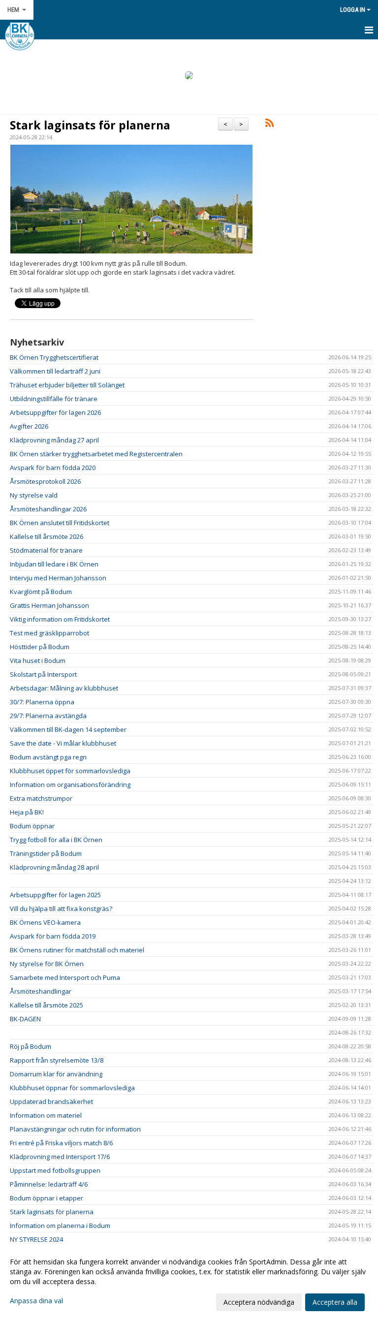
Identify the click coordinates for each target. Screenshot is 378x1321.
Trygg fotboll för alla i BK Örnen (56, 839)
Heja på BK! (27, 812)
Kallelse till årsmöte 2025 (46, 1005)
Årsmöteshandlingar (40, 991)
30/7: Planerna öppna (42, 701)
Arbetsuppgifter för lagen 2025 (55, 894)
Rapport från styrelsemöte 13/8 (56, 1060)
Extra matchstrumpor (41, 798)
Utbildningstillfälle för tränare (53, 398)
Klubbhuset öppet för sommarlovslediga (70, 770)
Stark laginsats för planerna (90, 125)
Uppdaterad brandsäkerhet (51, 1101)
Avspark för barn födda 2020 (52, 467)
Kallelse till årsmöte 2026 (46, 536)
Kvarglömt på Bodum (41, 591)
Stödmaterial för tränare (46, 550)
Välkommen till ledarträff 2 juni (55, 371)
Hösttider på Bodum (39, 646)
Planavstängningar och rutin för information (75, 1129)
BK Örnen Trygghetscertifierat (54, 357)
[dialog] (189, 1281)
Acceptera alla (335, 1302)
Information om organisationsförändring (70, 784)
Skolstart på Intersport (43, 674)
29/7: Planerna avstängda (48, 715)
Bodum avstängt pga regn (48, 757)
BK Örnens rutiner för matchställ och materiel (77, 949)
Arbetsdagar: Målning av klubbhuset (64, 688)
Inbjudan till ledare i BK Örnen (54, 564)
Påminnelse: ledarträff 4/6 (49, 1184)
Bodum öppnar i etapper (46, 1198)
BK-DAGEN (25, 1018)
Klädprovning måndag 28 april (54, 867)
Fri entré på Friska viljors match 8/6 (61, 1142)
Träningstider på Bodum (46, 853)
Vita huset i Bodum (37, 660)
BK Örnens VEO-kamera (45, 922)
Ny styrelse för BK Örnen (47, 963)
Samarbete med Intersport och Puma (65, 977)
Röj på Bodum (30, 1046)
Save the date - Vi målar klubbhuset (63, 743)
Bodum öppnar (32, 825)
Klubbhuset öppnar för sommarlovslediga (72, 1087)
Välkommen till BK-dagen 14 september (68, 729)
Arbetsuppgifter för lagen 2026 (55, 412)
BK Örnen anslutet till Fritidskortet (59, 522)
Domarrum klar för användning (56, 1073)
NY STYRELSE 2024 (36, 1239)
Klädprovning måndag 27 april (54, 440)
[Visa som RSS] (269, 124)
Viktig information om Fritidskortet (60, 619)
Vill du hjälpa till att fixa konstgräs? (61, 908)
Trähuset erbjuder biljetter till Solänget (67, 384)
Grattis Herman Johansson (49, 605)
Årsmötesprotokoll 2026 (45, 481)
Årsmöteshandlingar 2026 (48, 508)
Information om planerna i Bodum (60, 1225)
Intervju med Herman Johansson (58, 577)
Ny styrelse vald (34, 495)
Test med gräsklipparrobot (49, 633)
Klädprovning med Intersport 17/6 (60, 1156)
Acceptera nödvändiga (258, 1302)
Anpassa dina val (36, 1300)
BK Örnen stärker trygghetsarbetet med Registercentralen (96, 453)
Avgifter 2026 (29, 426)
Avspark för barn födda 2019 (52, 936)
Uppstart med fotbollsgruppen (55, 1170)
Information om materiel (51, 1115)
